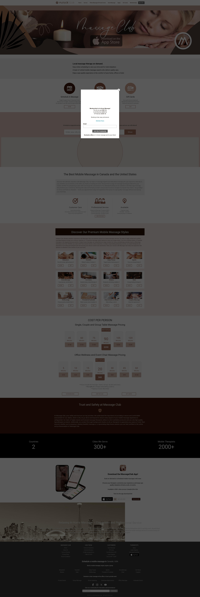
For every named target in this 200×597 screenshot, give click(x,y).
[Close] (119, 90)
